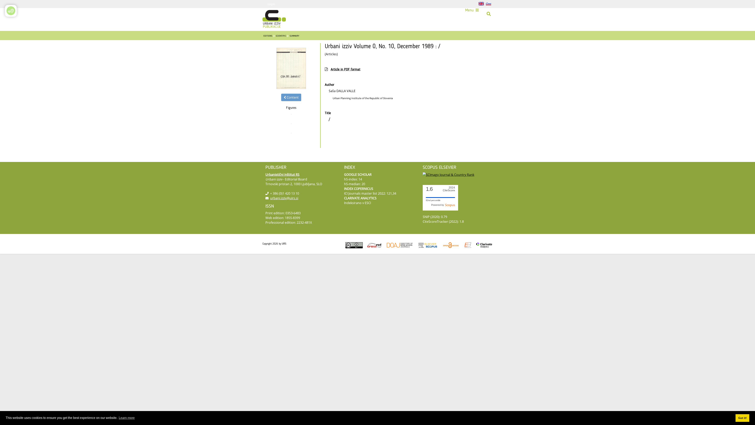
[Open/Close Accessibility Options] (10, 10)
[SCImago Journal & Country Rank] (448, 174)
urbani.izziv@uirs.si (284, 198)
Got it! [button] (742, 417)
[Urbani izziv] (268, 14)
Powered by (438, 205)
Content (292, 97)
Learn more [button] (127, 417)
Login (271, 4)
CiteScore (449, 189)
